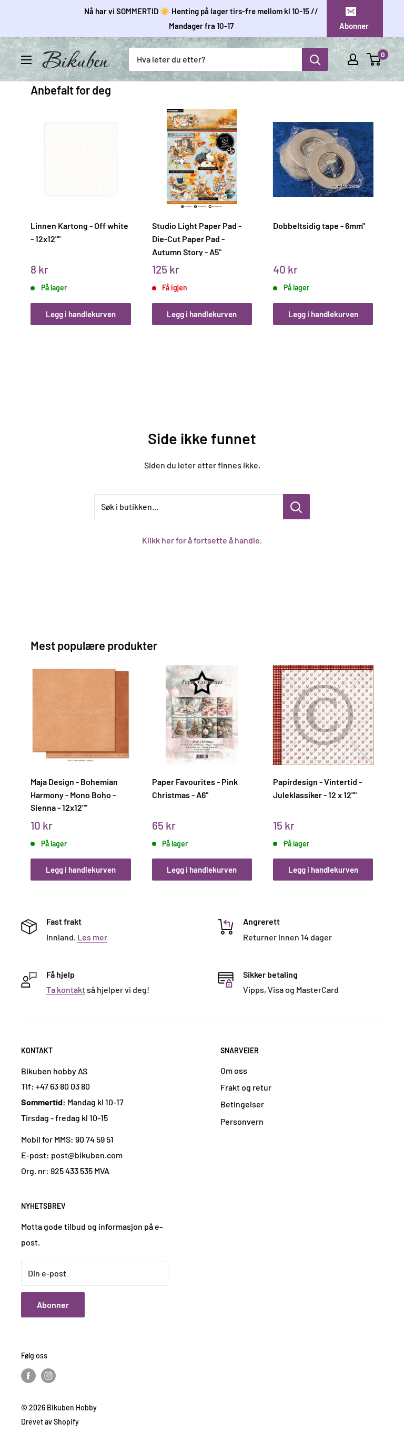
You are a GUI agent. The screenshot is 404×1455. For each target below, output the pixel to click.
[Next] (370, 207)
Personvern (242, 1121)
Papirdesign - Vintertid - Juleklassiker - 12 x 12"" (317, 788)
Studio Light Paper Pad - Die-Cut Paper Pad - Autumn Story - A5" (196, 238)
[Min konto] (353, 59)
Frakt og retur (245, 1087)
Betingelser (242, 1104)
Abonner (354, 25)
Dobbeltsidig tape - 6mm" (319, 226)
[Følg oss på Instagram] (48, 1375)
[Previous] (33, 207)
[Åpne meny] (26, 60)
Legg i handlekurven (81, 314)
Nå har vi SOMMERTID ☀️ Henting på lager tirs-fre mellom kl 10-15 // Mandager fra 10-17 (201, 18)
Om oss (233, 1070)
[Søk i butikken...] (296, 506)
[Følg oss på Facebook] (28, 1375)
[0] (374, 59)
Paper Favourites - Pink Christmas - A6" (195, 788)
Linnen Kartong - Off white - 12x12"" (79, 232)
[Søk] (315, 59)
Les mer (92, 937)
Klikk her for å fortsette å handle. (202, 540)
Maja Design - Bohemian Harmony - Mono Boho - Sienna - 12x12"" (74, 794)
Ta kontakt (65, 990)
